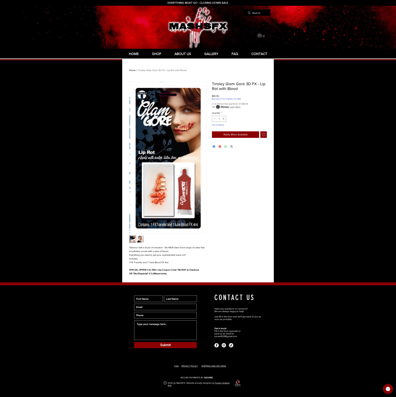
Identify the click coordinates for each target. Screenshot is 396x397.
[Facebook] (216, 345)
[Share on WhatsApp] (226, 146)
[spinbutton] (219, 118)
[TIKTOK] (231, 345)
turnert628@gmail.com (225, 336)
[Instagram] (224, 345)
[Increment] (224, 118)
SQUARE (208, 377)
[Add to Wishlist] (263, 134)
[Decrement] (214, 118)
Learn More (235, 107)
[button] (262, 35)
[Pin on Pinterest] (220, 146)
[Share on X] (231, 146)
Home (132, 70)
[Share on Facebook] (214, 146)
